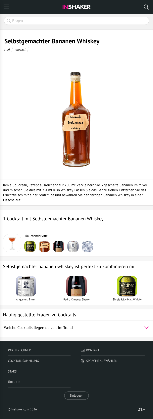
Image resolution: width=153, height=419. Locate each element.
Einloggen (76, 396)
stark (7, 49)
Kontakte (93, 350)
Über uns (15, 382)
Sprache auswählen (102, 361)
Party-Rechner (19, 350)
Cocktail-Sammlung (23, 361)
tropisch (21, 49)
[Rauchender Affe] (12, 243)
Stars (12, 371)
